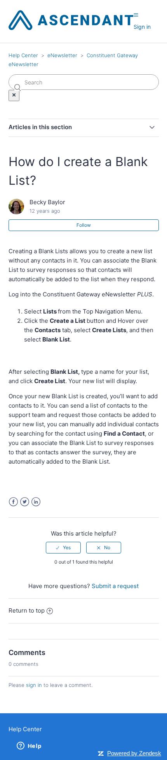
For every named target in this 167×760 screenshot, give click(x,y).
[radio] (63, 547)
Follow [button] (84, 225)
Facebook (13, 502)
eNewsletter (62, 55)
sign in (34, 685)
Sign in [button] (142, 26)
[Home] (71, 28)
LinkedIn (36, 502)
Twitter (25, 502)
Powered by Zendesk (134, 753)
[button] (136, 15)
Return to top (27, 610)
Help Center (23, 55)
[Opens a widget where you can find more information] (29, 746)
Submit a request (115, 586)
